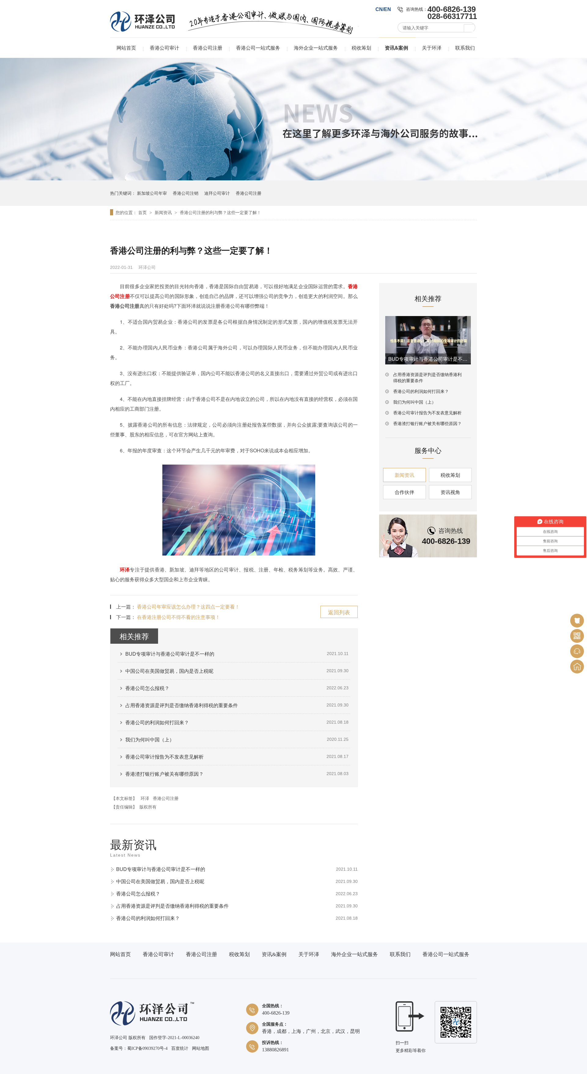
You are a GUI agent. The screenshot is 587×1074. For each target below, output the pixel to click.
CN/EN (383, 9)
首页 (143, 212)
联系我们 (465, 47)
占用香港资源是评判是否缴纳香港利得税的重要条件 (181, 705)
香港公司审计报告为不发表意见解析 (164, 756)
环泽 (125, 569)
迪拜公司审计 (217, 193)
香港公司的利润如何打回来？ (157, 722)
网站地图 (200, 1048)
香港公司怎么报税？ (147, 688)
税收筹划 (361, 47)
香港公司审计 (164, 47)
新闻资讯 (164, 212)
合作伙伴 (404, 492)
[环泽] (152, 1024)
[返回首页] (577, 666)
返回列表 (339, 612)
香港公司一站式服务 (258, 47)
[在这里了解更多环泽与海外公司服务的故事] (293, 178)
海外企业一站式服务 (316, 47)
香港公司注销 (185, 193)
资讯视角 (450, 492)
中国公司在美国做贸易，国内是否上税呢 (169, 670)
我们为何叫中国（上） (149, 739)
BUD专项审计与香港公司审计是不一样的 (169, 653)
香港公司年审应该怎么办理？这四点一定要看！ (188, 606)
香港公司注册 (207, 47)
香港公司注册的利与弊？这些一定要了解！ (220, 212)
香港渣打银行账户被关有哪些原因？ (164, 773)
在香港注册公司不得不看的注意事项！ (178, 616)
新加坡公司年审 (152, 193)
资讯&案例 (396, 47)
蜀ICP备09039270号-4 (147, 1048)
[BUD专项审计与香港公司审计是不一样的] (428, 340)
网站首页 (126, 47)
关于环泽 (431, 47)
